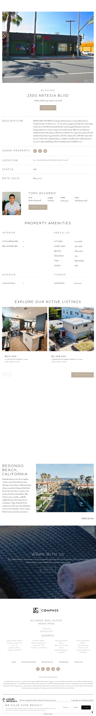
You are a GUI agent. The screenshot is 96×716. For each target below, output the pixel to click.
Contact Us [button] (48, 569)
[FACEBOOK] (38, 669)
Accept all (86, 707)
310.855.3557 (64, 200)
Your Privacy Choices (48, 713)
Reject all (65, 707)
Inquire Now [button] (48, 107)
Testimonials (64, 662)
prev (4, 374)
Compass (51, 681)
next (9, 374)
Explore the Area (88, 518)
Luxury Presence (50, 700)
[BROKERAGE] (58, 669)
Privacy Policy (89, 700)
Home (14, 662)
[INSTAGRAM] (43, 669)
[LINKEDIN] (48, 669)
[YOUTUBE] (53, 669)
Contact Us (78, 662)
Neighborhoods (47, 662)
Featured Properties (28, 662)
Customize (75, 707)
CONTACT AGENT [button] (37, 207)
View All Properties (82, 375)
